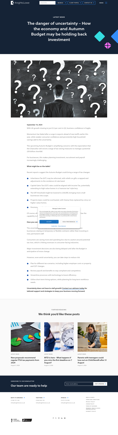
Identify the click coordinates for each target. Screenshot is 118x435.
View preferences (69, 222)
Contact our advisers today (73, 288)
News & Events (90, 397)
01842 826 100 (40, 400)
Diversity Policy (91, 411)
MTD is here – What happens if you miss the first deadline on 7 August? (58, 360)
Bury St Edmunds (17, 397)
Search (60, 3)
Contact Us (88, 3)
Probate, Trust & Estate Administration (93, 409)
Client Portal (74, 3)
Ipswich (63, 397)
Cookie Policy (54, 225)
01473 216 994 (65, 400)
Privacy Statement (62, 225)
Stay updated (99, 384)
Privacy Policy (90, 401)
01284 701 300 (15, 400)
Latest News (59, 17)
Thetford (39, 397)
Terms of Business (91, 406)
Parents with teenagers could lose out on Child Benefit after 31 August (92, 360)
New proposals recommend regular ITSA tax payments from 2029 (25, 360)
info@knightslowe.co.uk (18, 402)
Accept (49, 222)
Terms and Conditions (92, 399)
